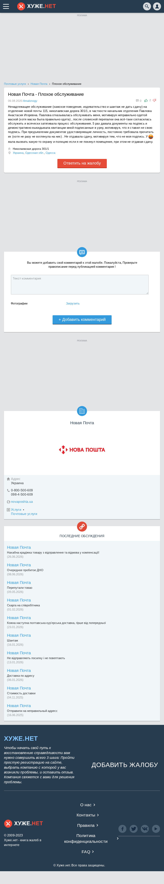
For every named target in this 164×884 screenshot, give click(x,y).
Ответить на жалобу (82, 163)
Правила (86, 825)
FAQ (86, 851)
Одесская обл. (34, 152)
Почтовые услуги (24, 514)
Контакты (86, 815)
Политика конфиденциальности (86, 838)
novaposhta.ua (22, 501)
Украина (18, 152)
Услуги (16, 509)
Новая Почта (19, 547)
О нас (86, 804)
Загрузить (73, 303)
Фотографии (19, 303)
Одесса (50, 152)
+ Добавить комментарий (82, 319)
